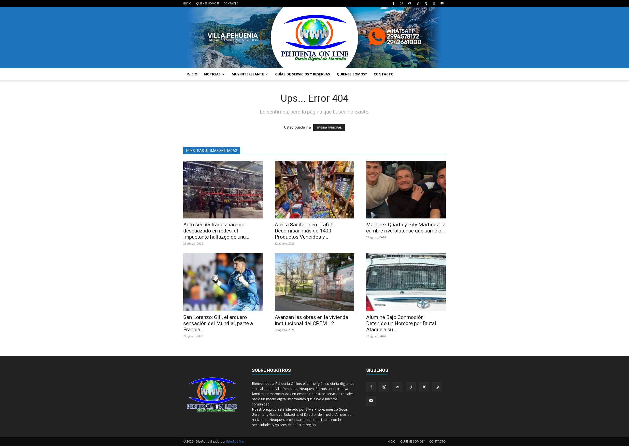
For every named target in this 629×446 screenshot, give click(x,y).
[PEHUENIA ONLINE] (314, 37)
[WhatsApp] (434, 3)
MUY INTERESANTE (248, 74)
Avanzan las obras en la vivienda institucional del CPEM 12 (311, 320)
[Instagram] (401, 3)
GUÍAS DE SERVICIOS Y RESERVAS (302, 74)
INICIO (187, 3)
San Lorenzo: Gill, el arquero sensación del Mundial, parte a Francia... (218, 323)
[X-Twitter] (425, 3)
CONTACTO (231, 3)
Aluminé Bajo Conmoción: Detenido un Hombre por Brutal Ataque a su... (401, 323)
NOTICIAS (212, 74)
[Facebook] (393, 3)
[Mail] (409, 3)
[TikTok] (417, 3)
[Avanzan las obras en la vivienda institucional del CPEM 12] (314, 282)
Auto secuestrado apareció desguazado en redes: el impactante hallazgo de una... (216, 231)
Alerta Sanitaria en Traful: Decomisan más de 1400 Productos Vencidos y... (304, 231)
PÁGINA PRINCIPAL (329, 127)
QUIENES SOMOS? (207, 3)
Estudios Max (235, 441)
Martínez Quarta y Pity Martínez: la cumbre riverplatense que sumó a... (405, 228)
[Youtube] (442, 3)
